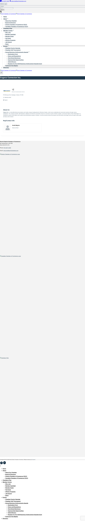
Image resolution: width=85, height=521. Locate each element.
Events (5, 497)
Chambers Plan (7, 28)
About (4, 470)
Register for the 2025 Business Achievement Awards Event (25, 63)
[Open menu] (1, 72)
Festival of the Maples (11, 65)
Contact (2, 6)
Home (5, 16)
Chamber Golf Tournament (13, 50)
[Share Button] (13, 89)
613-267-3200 (7, 147)
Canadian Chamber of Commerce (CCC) (16, 26)
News (7, 44)
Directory (6, 67)
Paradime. (34, 459)
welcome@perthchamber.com (10, 150)
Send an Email (15, 127)
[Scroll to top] (1, 462)
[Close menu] (0, 465)
